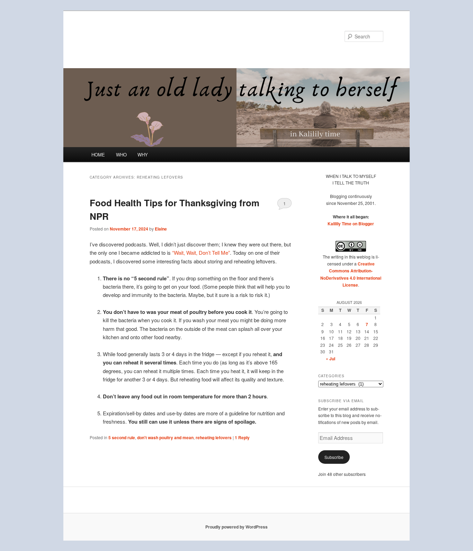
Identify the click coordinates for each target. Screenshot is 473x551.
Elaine (161, 229)
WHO (121, 154)
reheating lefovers (214, 437)
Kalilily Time (120, 36)
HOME (98, 154)
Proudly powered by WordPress (236, 527)
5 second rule (121, 437)
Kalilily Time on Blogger (351, 223)
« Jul (330, 358)
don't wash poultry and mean (165, 437)
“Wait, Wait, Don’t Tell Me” (201, 252)
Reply (242, 437)
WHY (142, 154)
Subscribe (333, 457)
